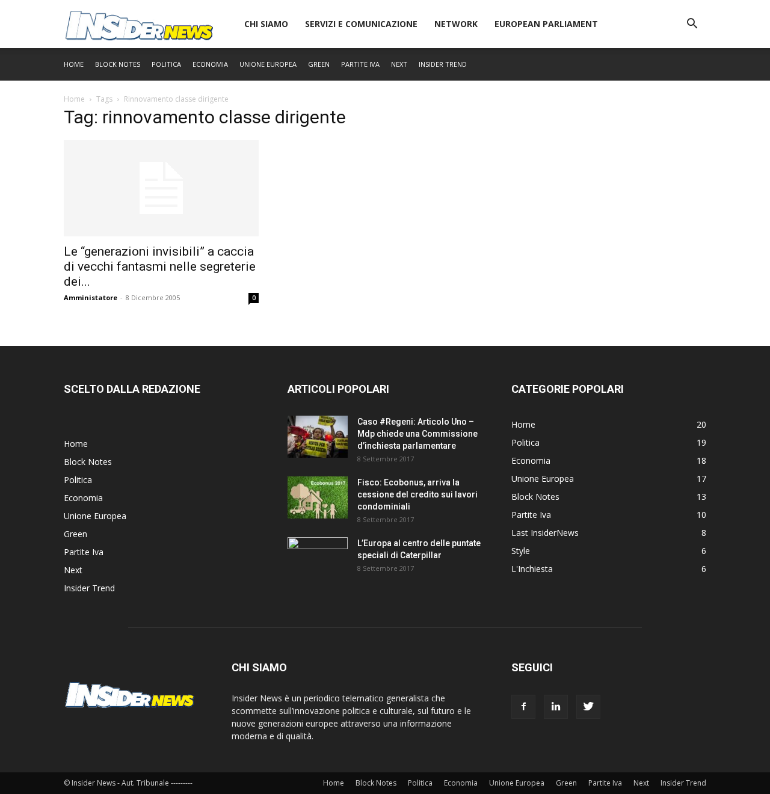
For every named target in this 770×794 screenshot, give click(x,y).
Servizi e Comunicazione (361, 23)
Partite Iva (360, 64)
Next (399, 64)
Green (319, 64)
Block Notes (117, 64)
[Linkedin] (556, 707)
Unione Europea (268, 64)
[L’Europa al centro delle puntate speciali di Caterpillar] (318, 558)
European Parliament (546, 23)
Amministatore (90, 297)
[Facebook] (523, 707)
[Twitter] (588, 707)
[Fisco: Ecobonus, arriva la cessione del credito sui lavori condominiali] (318, 497)
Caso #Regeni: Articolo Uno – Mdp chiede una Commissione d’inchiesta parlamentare (417, 434)
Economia (210, 64)
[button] (691, 25)
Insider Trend (443, 64)
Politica (166, 64)
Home (74, 64)
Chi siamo (266, 23)
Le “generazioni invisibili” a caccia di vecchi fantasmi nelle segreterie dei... (160, 266)
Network (456, 23)
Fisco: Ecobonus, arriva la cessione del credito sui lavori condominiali (417, 494)
